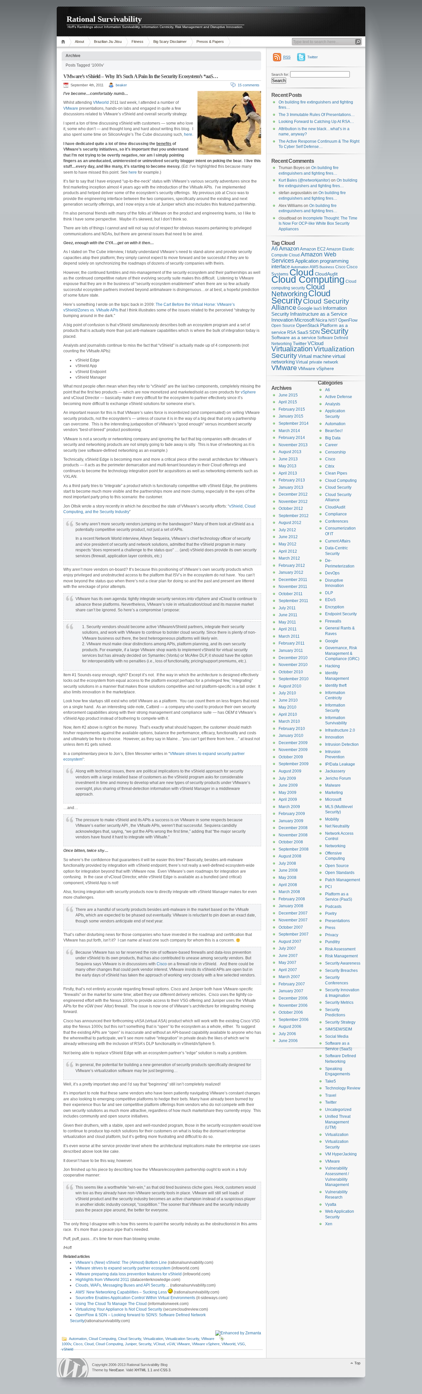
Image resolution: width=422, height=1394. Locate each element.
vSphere (248, 392)
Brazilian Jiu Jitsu (108, 42)
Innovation (282, 320)
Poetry (331, 913)
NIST (332, 320)
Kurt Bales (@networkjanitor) (304, 180)
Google (305, 308)
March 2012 (289, 558)
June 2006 (288, 1040)
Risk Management (341, 956)
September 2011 (293, 600)
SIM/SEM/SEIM (338, 1029)
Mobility (332, 819)
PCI (328, 887)
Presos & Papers (210, 42)
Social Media (336, 1036)
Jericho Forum (338, 778)
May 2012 (287, 544)
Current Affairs (337, 541)
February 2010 (292, 728)
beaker (121, 85)
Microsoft (304, 320)
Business (326, 267)
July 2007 (287, 948)
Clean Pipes (336, 473)
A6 (274, 248)
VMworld (101, 102)
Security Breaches (341, 970)
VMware (70, 108)
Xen (328, 1224)
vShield (67, 1349)
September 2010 (294, 679)
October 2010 (291, 672)
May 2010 (287, 707)
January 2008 (291, 906)
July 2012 (287, 530)
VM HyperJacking (341, 1154)
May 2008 (287, 877)
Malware (333, 785)
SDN (314, 332)
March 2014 (289, 430)
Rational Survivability (104, 19)
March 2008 (289, 891)
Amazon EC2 (312, 249)
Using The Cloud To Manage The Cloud (111, 1303)
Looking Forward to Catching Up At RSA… (316, 121)
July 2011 (287, 608)
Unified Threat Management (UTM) (337, 1122)
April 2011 (288, 629)
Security (144, 1344)
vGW (171, 1344)
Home (64, 42)
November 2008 (293, 835)
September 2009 (294, 764)
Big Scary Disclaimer (170, 42)
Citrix (329, 466)
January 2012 (291, 572)
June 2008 (288, 870)
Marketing (334, 792)
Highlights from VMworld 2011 (102, 1279)
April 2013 (288, 473)
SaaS (302, 332)
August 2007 (290, 941)
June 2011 (288, 615)
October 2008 (291, 842)
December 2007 (293, 913)
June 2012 (288, 537)
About (79, 42)
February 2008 (292, 899)
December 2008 (293, 828)
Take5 (330, 1081)
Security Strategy (340, 1022)
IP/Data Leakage (340, 764)
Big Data (333, 438)
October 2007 (291, 927)
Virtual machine (314, 356)
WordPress (73, 1367)
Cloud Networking (298, 290)
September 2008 (294, 849)
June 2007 (288, 955)
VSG (241, 1344)
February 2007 (292, 984)
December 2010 (293, 657)
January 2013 (291, 487)
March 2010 (289, 721)
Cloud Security (129, 1339)
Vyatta (330, 1204)
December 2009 (293, 743)
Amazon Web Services (303, 257)
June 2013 (288, 459)
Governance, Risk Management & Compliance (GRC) (342, 653)
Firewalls (333, 621)
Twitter (312, 57)
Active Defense (338, 396)
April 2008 (288, 885)
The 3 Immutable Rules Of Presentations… (317, 114)
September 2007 (294, 934)
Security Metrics (339, 1002)
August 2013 (290, 452)
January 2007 (291, 991)
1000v (66, 1344)
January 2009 (291, 821)
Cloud (89, 1344)
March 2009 (289, 806)
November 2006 (293, 1005)
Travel (330, 1095)
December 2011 (293, 579)
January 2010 (291, 735)
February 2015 (292, 409)
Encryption (334, 607)
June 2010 (288, 700)
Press (330, 927)
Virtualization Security (182, 1339)
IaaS (318, 308)
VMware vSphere (206, 1344)
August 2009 (290, 771)
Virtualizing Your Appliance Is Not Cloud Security (118, 1309)
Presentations (337, 920)
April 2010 (288, 714)
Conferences (336, 521)
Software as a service (293, 337)
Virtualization (153, 1339)
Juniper (130, 1344)
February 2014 (292, 437)
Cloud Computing (102, 1339)
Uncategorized (338, 1109)
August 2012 (290, 522)
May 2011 (287, 622)
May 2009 (287, 792)
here (188, 134)
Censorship (335, 452)
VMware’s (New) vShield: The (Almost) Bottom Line (121, 1262)
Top (357, 1363)
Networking (335, 846)
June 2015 (288, 395)
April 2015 (288, 402)
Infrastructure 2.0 (340, 730)
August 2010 (290, 686)
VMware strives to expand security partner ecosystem (122, 1268)
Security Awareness (342, 963)
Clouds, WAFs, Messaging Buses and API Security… (122, 1285)
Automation (78, 1339)
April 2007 (288, 970)
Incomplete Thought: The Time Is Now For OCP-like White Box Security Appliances (318, 223)
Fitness (137, 42)
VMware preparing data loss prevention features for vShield (128, 1274)
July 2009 (287, 778)
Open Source (283, 325)
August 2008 (290, 856)
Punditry (332, 942)
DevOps (332, 573)
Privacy (331, 935)
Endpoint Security (341, 614)
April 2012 (288, 551)
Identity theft (336, 685)
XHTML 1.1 (143, 1370)
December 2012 (293, 494)
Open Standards (339, 872)
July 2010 (287, 693)
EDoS (330, 599)
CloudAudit (335, 507)
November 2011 (293, 586)
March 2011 (289, 636)
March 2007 (289, 976)
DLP (329, 593)
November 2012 (293, 501)
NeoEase (116, 1370)
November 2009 (293, 749)
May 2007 (287, 962)
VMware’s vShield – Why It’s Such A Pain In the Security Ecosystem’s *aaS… (140, 76)
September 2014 (294, 423)
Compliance (336, 514)
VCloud (159, 1344)
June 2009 (288, 785)
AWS (314, 267)
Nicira (321, 320)
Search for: (280, 74)
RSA (291, 332)
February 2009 (292, 813)
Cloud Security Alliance (310, 304)
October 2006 (291, 1012)
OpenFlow (347, 320)
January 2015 (291, 416)
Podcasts (333, 906)
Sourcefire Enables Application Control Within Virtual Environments (135, 1297)
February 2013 (292, 480)
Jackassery (335, 771)
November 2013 (293, 445)
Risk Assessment (340, 949)
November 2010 (293, 664)
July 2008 (287, 863)
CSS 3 (165, 1370)
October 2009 (291, 757)
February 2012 (292, 565)
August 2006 (290, 1026)
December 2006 (293, 998)
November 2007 (293, 920)
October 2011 (291, 594)
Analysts (332, 404)
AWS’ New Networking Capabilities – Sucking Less (121, 1292)
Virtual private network (317, 362)
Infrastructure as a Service (318, 314)
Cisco (162, 964)
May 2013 (287, 466)
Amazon (289, 248)
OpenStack (307, 325)
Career (331, 445)
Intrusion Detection (342, 744)
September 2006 (294, 1019)
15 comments (248, 85)
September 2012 (294, 515)
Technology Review (342, 1088)
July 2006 (287, 1033)
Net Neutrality (337, 826)
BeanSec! (334, 430)
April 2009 (288, 799)
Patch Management (342, 880)
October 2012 (291, 508)
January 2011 (291, 650)
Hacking (332, 666)
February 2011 (292, 643)
